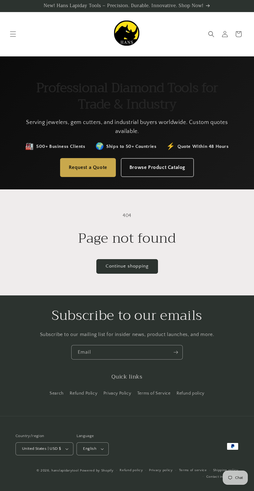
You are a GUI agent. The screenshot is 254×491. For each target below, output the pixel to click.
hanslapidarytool (65, 470)
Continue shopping (127, 266)
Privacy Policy (117, 393)
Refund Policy (83, 393)
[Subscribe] (175, 352)
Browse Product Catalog (157, 167)
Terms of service (193, 470)
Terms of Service (154, 393)
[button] (13, 34)
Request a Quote (88, 167)
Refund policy (190, 393)
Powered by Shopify (97, 470)
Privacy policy (161, 470)
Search (57, 393)
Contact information (222, 477)
